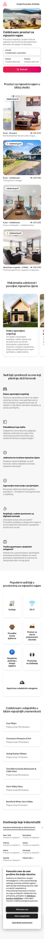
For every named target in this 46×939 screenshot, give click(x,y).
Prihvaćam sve (22, 909)
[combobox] (22, 52)
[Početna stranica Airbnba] (5, 4)
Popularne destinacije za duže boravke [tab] (19, 827)
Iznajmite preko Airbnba (28, 4)
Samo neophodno (22, 916)
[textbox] (12, 61)
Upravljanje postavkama (22, 922)
